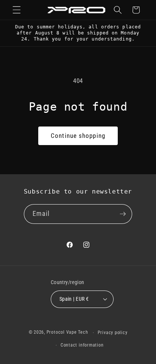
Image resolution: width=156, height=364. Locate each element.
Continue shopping (78, 135)
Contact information (82, 345)
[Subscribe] (123, 214)
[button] (17, 10)
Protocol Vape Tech (67, 332)
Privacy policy (113, 332)
